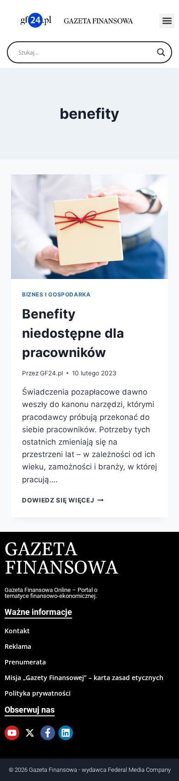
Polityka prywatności (38, 693)
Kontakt (17, 630)
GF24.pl (51, 373)
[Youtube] (12, 732)
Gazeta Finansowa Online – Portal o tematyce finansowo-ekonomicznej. (51, 592)
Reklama (18, 646)
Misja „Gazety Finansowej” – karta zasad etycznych (84, 677)
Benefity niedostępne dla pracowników (73, 333)
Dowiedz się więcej (63, 500)
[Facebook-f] (47, 732)
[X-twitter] (29, 732)
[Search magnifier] (161, 52)
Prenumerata (25, 662)
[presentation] (89, 226)
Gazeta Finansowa (61, 559)
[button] (166, 20)
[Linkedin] (65, 732)
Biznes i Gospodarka (56, 294)
